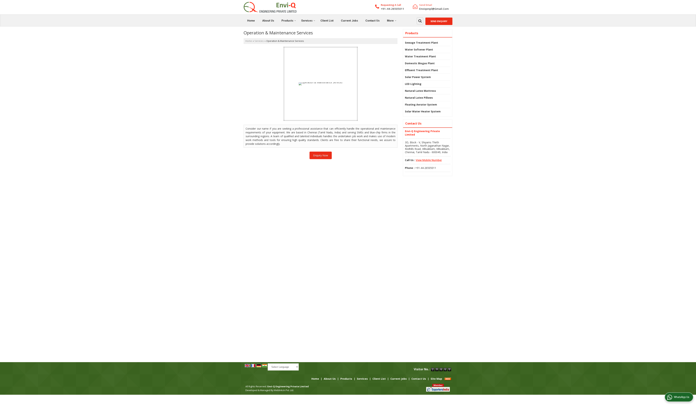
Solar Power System (418, 77)
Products (287, 20)
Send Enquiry (438, 21)
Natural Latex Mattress (420, 90)
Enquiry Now (320, 155)
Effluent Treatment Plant (421, 70)
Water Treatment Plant (420, 56)
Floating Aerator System (421, 104)
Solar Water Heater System (423, 111)
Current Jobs (349, 20)
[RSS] (448, 378)
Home (251, 20)
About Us (268, 20)
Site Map (436, 378)
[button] (429, 160)
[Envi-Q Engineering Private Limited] (270, 7)
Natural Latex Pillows (419, 97)
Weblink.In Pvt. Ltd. (284, 390)
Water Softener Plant (419, 49)
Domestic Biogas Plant (420, 63)
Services (306, 20)
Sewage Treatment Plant (421, 42)
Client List (327, 20)
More (390, 20)
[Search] (420, 21)
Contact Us (372, 20)
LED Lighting (413, 84)
